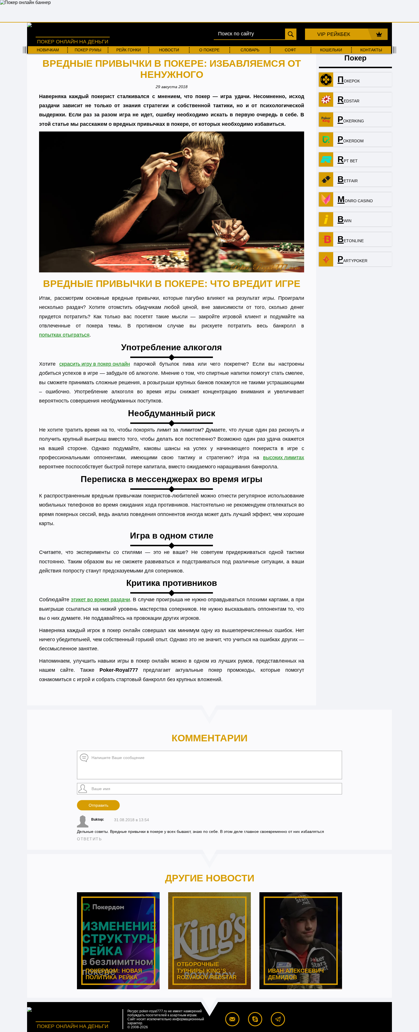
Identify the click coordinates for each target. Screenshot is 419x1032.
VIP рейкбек (333, 34)
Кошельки (331, 50)
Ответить (89, 839)
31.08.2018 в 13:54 (131, 819)
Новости (169, 50)
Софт (290, 50)
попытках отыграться (64, 335)
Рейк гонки (128, 50)
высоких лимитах (283, 457)
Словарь (250, 50)
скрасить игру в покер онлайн (94, 364)
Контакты (371, 50)
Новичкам (48, 50)
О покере (209, 50)
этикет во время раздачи (100, 599)
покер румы (88, 50)
